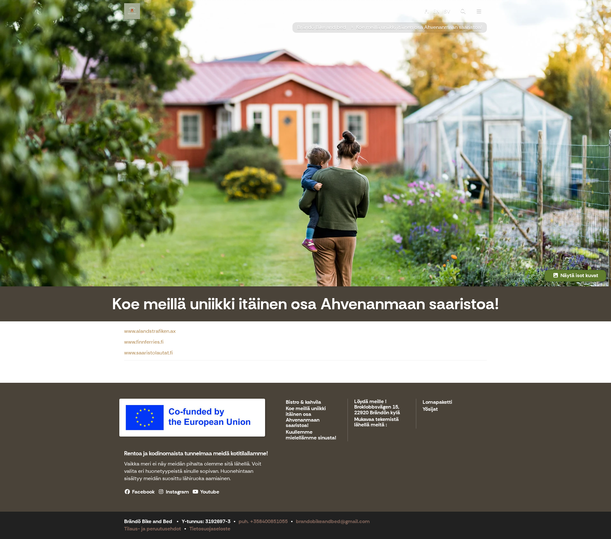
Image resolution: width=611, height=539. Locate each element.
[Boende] (463, 11)
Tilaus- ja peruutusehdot (152, 528)
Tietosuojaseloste (209, 528)
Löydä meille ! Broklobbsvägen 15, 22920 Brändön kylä (377, 407)
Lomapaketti (437, 402)
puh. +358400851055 (263, 521)
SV (447, 11)
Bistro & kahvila (303, 402)
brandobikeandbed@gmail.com (333, 521)
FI (427, 11)
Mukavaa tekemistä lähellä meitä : (376, 422)
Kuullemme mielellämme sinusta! (311, 435)
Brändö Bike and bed (322, 27)
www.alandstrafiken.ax (150, 331)
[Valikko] (479, 11)
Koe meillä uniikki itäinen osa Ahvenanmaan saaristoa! (419, 27)
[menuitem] (463, 11)
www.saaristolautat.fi (148, 352)
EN (436, 11)
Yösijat (430, 409)
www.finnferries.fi (144, 342)
